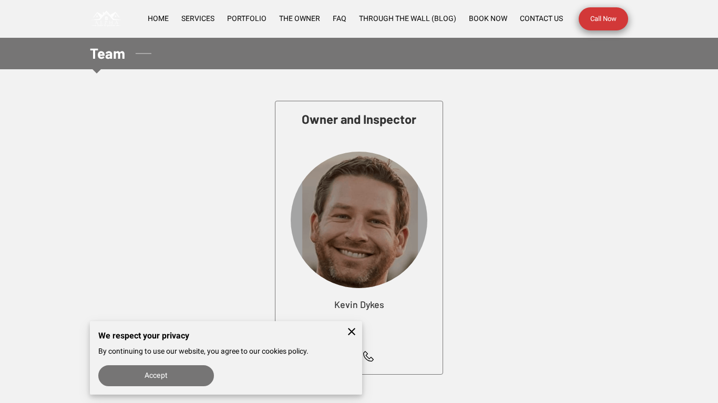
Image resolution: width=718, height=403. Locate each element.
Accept (156, 375)
